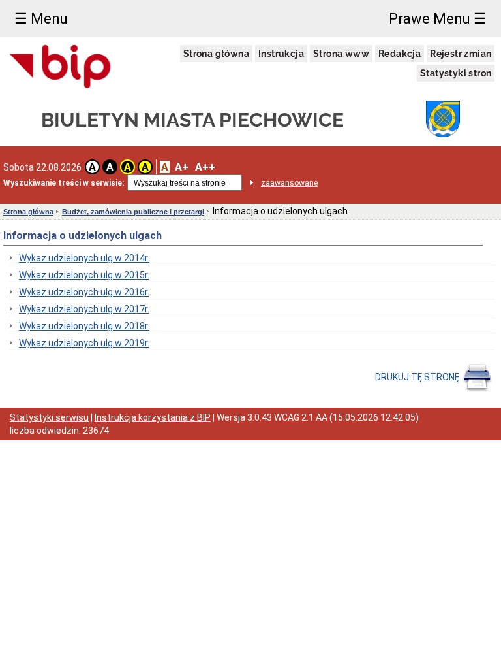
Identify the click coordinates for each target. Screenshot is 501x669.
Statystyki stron (455, 73)
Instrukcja (281, 53)
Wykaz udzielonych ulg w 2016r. (84, 292)
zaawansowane (289, 183)
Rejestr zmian (460, 53)
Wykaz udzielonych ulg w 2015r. (84, 275)
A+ (182, 167)
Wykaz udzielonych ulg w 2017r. (84, 309)
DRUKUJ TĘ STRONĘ (418, 377)
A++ (205, 167)
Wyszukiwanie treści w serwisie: (63, 183)
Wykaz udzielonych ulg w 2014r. (84, 258)
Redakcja (399, 53)
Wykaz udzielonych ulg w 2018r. (84, 326)
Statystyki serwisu (49, 417)
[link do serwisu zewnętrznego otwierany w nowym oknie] (60, 67)
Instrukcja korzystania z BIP (153, 417)
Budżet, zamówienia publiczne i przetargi (133, 212)
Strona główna (216, 53)
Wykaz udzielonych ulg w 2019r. (84, 343)
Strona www (341, 53)
